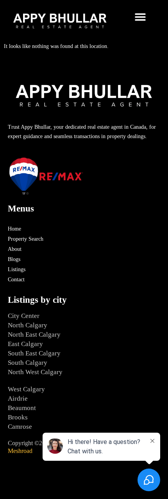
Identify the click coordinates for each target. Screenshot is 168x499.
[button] (140, 16)
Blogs (14, 259)
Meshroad (20, 451)
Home (14, 229)
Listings (16, 269)
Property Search (25, 239)
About (14, 249)
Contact (16, 279)
